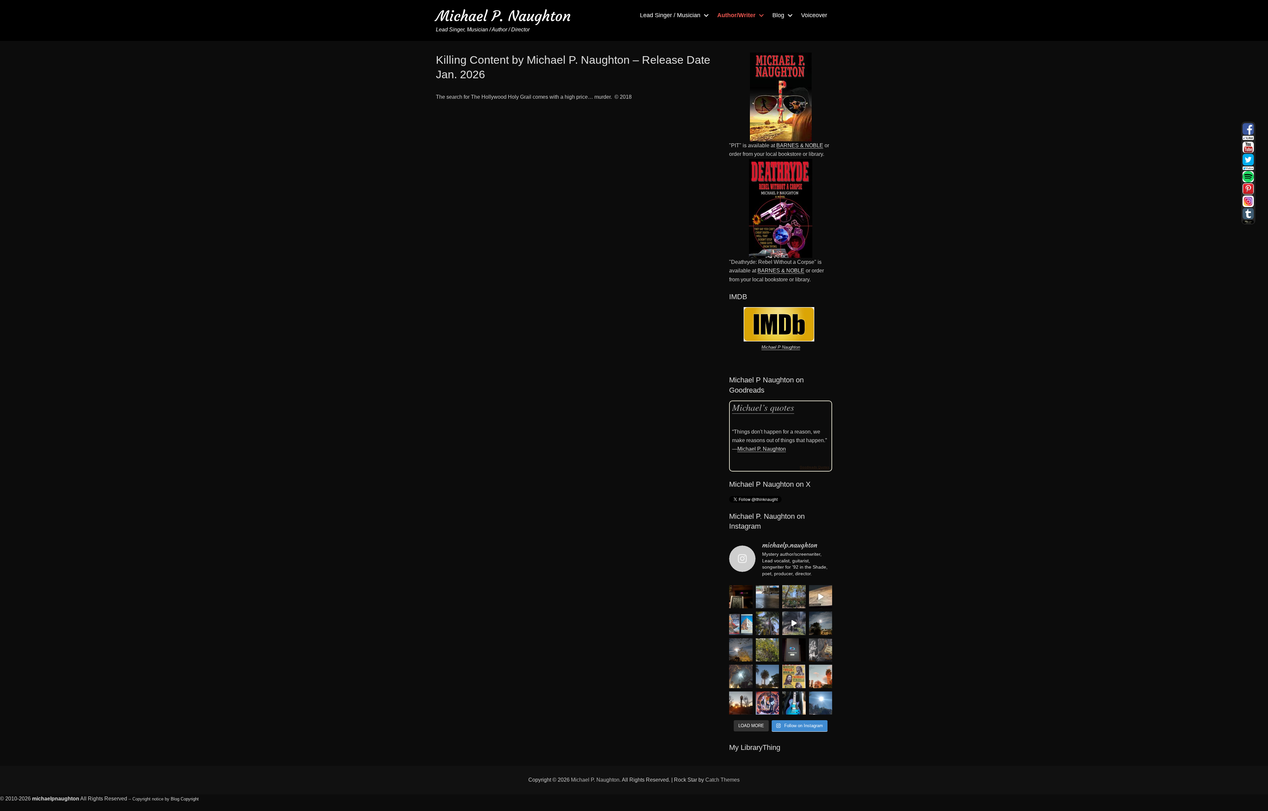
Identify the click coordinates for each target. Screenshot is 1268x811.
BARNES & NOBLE (799, 145)
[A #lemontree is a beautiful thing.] (767, 650)
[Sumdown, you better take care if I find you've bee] (820, 676)
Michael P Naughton (780, 347)
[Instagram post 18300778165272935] (767, 703)
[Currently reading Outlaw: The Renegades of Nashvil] (794, 676)
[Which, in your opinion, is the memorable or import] (741, 623)
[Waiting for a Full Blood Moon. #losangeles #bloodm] (741, 650)
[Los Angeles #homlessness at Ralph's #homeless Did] (767, 597)
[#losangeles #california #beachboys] (767, 623)
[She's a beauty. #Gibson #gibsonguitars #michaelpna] (794, 703)
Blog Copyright (185, 798)
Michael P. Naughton (503, 16)
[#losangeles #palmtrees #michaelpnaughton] (767, 676)
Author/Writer (736, 15)
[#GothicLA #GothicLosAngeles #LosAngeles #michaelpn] (741, 703)
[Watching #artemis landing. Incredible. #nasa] (820, 597)
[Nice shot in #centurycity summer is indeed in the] (794, 597)
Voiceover (814, 15)
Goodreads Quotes (814, 467)
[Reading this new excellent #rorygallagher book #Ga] (820, 650)
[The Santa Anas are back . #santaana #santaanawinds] (794, 623)
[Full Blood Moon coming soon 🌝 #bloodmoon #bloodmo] (820, 623)
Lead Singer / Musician (670, 15)
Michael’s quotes (763, 407)
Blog (778, 15)
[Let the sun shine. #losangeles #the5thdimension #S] (820, 703)
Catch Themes (722, 780)
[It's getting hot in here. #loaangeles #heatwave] (741, 597)
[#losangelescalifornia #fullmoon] (741, 676)
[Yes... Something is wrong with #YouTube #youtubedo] (794, 650)
